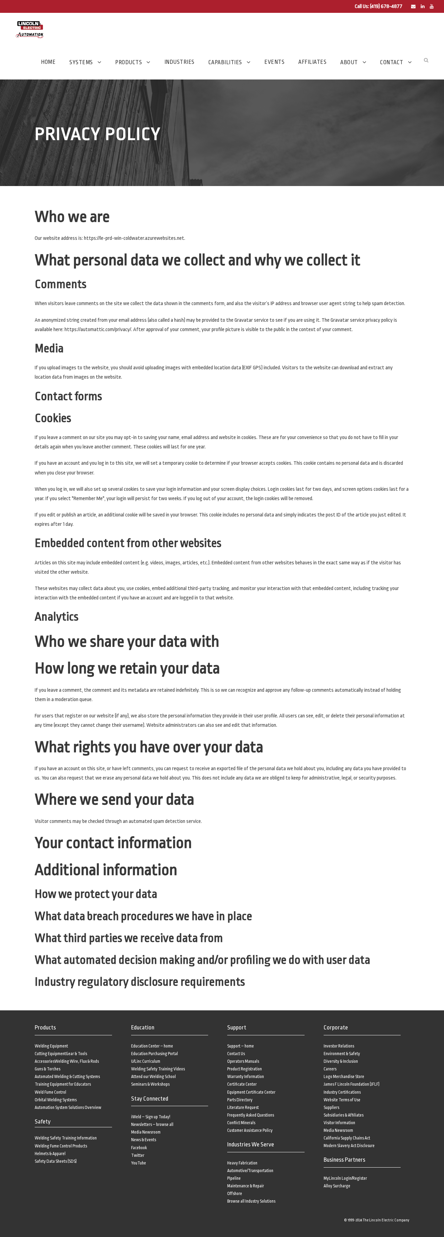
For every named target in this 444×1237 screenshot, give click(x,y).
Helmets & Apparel (50, 1153)
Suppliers (331, 1107)
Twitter (137, 1155)
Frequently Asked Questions (250, 1115)
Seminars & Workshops (150, 1084)
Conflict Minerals (241, 1122)
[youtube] (432, 6)
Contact (391, 62)
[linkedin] (423, 6)
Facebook (139, 1147)
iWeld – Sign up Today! (150, 1116)
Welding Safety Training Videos (158, 1069)
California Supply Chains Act (347, 1138)
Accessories (44, 1061)
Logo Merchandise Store (344, 1076)
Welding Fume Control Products (61, 1146)
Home (48, 62)
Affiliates (312, 62)
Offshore (234, 1193)
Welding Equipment (51, 1046)
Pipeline (234, 1178)
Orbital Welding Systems (56, 1099)
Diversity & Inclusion (341, 1061)
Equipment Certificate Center (251, 1092)
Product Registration (244, 1069)
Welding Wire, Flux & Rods (76, 1061)
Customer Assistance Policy (250, 1130)
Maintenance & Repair (245, 1186)
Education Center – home (152, 1046)
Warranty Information (245, 1076)
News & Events (143, 1139)
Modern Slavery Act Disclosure (349, 1145)
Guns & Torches (47, 1069)
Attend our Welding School (153, 1076)
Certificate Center (242, 1084)
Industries (179, 62)
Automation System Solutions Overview (68, 1107)
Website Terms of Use (342, 1099)
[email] (413, 6)
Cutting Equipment (50, 1053)
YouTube (138, 1163)
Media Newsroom (146, 1132)
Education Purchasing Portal (154, 1053)
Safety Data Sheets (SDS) (56, 1161)
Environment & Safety (342, 1053)
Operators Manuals (243, 1061)
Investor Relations (339, 1046)
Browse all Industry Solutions (251, 1201)
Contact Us (236, 1053)
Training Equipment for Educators (63, 1084)
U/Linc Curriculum (145, 1061)
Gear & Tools (76, 1053)
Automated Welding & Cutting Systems (67, 1076)
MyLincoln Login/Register (345, 1178)
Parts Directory (240, 1099)
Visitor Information (339, 1122)
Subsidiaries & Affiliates (344, 1115)
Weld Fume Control (50, 1092)
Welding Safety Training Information (66, 1138)
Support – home (240, 1046)
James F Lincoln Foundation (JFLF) (351, 1084)
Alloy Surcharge (337, 1186)
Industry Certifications (342, 1092)
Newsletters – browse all (152, 1124)
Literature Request (243, 1107)
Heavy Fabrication (242, 1163)
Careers (330, 1069)
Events (274, 62)
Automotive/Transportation (250, 1170)
